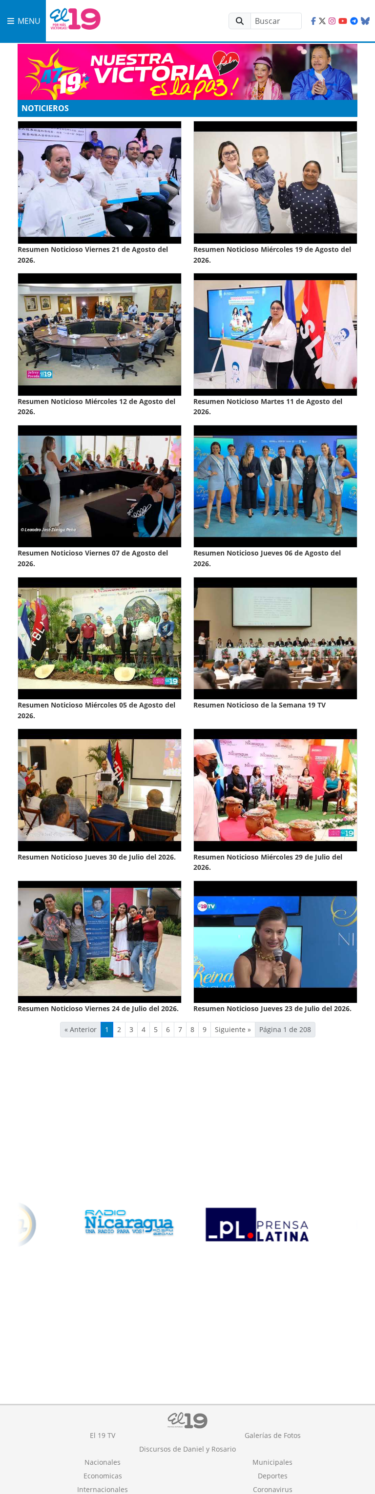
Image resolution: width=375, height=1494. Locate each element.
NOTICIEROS (45, 108)
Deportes (273, 1475)
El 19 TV (102, 1435)
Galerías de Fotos (273, 1435)
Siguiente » (233, 1029)
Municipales (272, 1462)
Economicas (102, 1475)
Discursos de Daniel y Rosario (187, 1449)
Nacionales (102, 1462)
